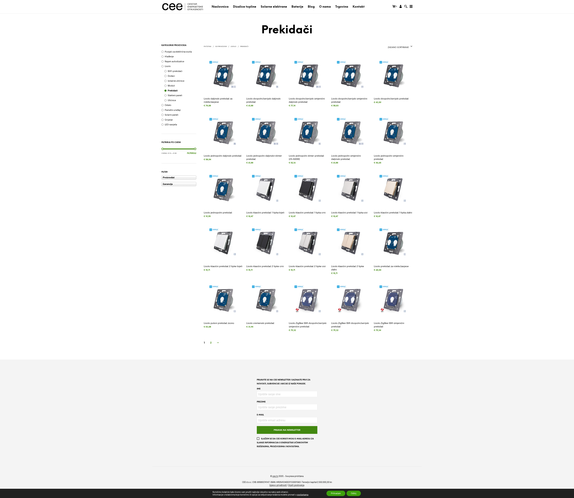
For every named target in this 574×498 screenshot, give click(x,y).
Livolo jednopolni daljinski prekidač (223, 155)
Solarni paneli (171, 114)
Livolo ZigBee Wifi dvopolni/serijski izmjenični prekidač (307, 325)
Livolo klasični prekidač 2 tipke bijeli (223, 266)
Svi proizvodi (221, 46)
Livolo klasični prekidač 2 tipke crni (265, 266)
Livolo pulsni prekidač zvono (219, 323)
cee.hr (275, 476)
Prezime (261, 402)
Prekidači (173, 90)
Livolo (168, 66)
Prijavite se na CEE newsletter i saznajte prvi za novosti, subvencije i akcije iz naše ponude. (283, 382)
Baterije (297, 6)
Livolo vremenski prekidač (260, 323)
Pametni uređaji (173, 110)
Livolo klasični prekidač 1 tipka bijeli (265, 212)
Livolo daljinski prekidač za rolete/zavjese (218, 100)
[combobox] (400, 46)
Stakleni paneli (175, 95)
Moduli (171, 85)
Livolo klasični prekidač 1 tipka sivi (349, 212)
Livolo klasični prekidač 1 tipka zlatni (393, 212)
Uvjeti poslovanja (296, 485)
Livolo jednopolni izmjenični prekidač (388, 157)
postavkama (302, 494)
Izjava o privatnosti (278, 485)
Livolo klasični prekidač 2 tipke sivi (307, 266)
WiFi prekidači (175, 71)
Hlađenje (169, 56)
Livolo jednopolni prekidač (218, 212)
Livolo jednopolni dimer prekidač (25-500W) (306, 157)
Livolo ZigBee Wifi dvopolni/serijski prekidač (350, 325)
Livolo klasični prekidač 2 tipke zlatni (347, 268)
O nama (325, 6)
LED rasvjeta (171, 124)
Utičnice (172, 100)
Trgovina (341, 6)
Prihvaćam (336, 493)
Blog (311, 6)
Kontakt (359, 6)
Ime (259, 389)
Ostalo (168, 105)
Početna (207, 46)
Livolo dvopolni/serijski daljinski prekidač (263, 100)
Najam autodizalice (174, 61)
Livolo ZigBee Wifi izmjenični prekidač (389, 325)
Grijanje (169, 119)
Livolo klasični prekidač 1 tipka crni (307, 212)
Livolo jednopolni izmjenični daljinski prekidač (346, 157)
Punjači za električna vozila (178, 51)
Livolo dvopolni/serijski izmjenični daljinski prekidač (307, 100)
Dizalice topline (244, 6)
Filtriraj (191, 153)
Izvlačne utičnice (176, 80)
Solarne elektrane (274, 6)
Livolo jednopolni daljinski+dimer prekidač (264, 157)
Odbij (353, 493)
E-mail (260, 415)
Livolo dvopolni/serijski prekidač (391, 98)
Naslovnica (220, 6)
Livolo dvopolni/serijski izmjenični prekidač (349, 100)
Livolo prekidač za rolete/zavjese (391, 266)
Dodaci (171, 75)
